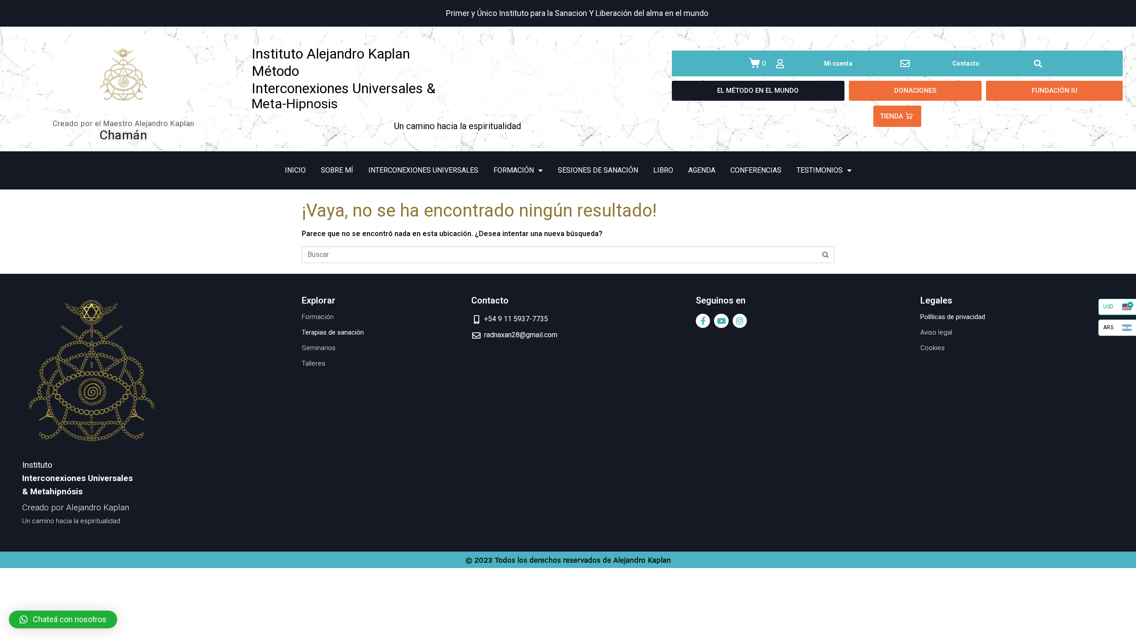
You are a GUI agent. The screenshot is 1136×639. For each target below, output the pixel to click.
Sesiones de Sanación (598, 170)
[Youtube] (721, 321)
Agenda (701, 170)
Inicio (295, 170)
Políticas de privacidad (952, 317)
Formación (513, 170)
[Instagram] (740, 321)
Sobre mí (337, 170)
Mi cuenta (838, 63)
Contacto (965, 63)
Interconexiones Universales (423, 170)
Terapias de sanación (333, 332)
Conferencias (755, 170)
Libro (663, 170)
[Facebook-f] (703, 321)
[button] (63, 619)
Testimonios (820, 170)
